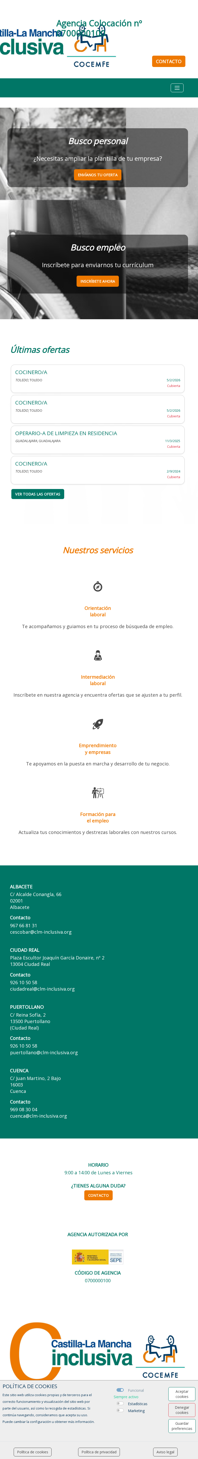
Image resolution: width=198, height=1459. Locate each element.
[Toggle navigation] (177, 87)
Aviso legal (165, 1451)
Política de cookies (32, 1451)
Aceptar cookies (182, 1394)
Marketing (136, 1410)
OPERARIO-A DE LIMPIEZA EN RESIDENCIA (66, 433)
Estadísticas (137, 1403)
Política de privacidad (99, 1451)
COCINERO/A (31, 372)
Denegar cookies (182, 1410)
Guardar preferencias (182, 1426)
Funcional (136, 1390)
